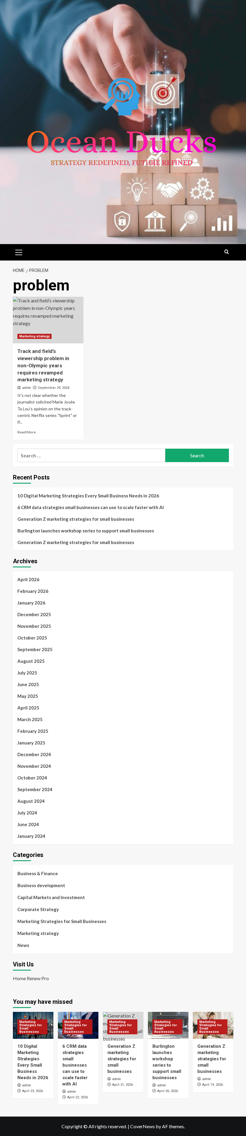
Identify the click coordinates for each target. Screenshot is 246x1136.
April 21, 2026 (122, 1085)
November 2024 (34, 766)
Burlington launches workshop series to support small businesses (85, 530)
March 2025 (30, 719)
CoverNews (142, 1126)
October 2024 (32, 777)
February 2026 (32, 591)
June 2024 (28, 824)
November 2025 (34, 626)
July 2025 (27, 672)
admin (26, 387)
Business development (41, 885)
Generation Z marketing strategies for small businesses (75, 519)
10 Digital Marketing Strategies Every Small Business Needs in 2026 (88, 495)
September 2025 (34, 649)
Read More (26, 432)
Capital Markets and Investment (51, 897)
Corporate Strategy (38, 909)
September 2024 (34, 789)
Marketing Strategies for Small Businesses (61, 921)
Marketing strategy (34, 336)
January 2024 (31, 836)
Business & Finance (37, 873)
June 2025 (28, 684)
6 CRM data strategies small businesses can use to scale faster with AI (90, 507)
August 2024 (31, 801)
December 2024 (34, 754)
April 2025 (28, 707)
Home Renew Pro (31, 978)
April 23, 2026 (32, 1091)
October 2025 (32, 637)
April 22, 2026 (77, 1097)
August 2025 (31, 661)
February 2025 (32, 731)
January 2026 (31, 602)
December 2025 (34, 614)
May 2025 (27, 696)
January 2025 (31, 742)
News (23, 945)
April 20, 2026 (167, 1091)
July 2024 (27, 812)
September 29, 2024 (53, 388)
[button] (19, 251)
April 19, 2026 (212, 1085)
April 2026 (28, 579)
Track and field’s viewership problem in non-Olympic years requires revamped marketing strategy (43, 365)
